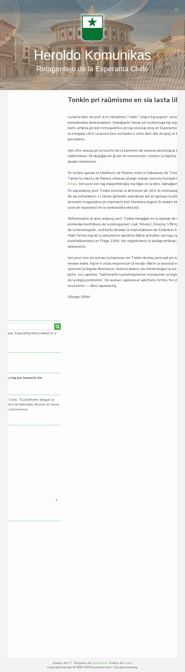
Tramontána (99, 663)
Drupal (128, 663)
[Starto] (92, 28)
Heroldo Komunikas (92, 55)
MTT (69, 663)
